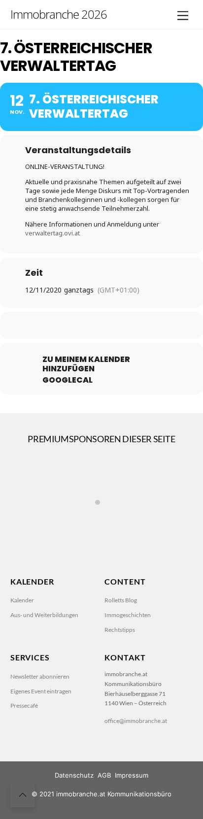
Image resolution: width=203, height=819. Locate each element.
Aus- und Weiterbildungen (44, 615)
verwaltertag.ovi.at (52, 233)
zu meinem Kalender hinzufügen (86, 364)
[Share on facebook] (60, 325)
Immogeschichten (127, 615)
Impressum (131, 775)
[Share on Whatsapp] (120, 325)
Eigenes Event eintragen (40, 691)
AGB (104, 775)
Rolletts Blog (120, 600)
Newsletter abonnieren (39, 676)
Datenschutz (74, 775)
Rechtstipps (119, 629)
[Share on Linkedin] (100, 325)
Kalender (22, 600)
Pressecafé (24, 705)
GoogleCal (67, 380)
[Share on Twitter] (80, 325)
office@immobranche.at (135, 720)
